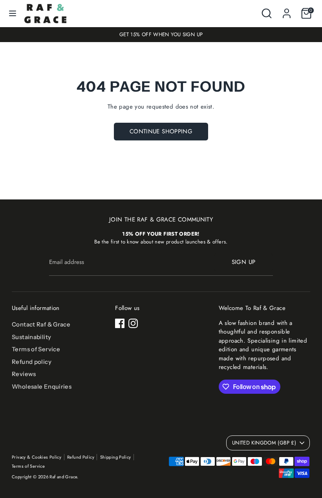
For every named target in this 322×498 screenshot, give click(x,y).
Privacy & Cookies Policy (36, 457)
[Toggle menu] (12, 13)
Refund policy (31, 361)
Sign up (244, 262)
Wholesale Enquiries (41, 386)
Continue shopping (161, 131)
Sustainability (31, 337)
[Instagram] (133, 323)
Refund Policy (80, 457)
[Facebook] (119, 323)
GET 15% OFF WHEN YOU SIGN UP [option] (161, 34)
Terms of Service (36, 349)
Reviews (24, 374)
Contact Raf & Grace (41, 324)
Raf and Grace (63, 477)
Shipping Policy (115, 457)
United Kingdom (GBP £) (264, 442)
